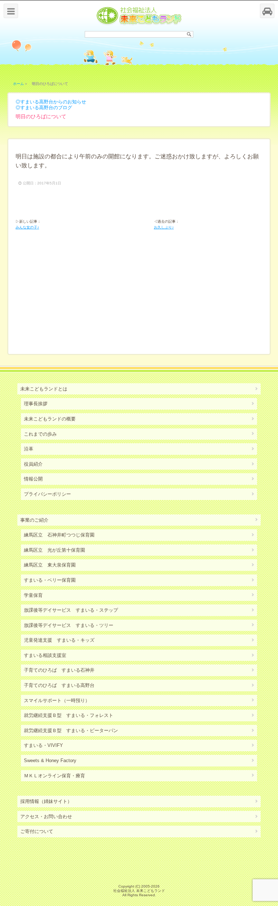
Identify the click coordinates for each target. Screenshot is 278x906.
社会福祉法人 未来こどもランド (139, 891)
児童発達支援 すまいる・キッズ (59, 640)
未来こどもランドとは (43, 389)
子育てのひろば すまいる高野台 (59, 685)
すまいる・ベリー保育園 (50, 580)
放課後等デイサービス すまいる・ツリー (68, 625)
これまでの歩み (40, 434)
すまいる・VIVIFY (43, 745)
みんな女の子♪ (27, 227)
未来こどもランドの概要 (50, 419)
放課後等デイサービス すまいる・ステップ (71, 610)
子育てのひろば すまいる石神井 (59, 670)
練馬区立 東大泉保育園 (50, 565)
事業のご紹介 (34, 520)
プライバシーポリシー (47, 494)
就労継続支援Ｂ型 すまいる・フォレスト (68, 715)
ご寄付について (36, 831)
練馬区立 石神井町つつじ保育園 (59, 535)
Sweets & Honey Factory (50, 760)
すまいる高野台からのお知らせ (53, 101)
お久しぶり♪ (164, 227)
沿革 (28, 449)
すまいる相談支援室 (45, 655)
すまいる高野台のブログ (46, 107)
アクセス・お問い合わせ (46, 816)
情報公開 (33, 479)
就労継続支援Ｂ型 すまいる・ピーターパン (71, 730)
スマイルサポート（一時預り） (57, 700)
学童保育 (33, 595)
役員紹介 (33, 464)
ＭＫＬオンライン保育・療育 (54, 775)
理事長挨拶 (35, 403)
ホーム (18, 84)
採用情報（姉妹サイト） (46, 801)
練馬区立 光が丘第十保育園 (54, 550)
